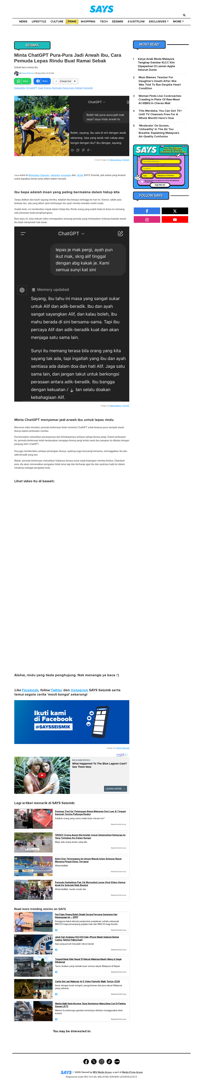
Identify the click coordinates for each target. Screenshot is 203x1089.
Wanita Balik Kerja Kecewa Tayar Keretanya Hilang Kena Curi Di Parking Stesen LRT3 (90, 1005)
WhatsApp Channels (38, 175)
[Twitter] (94, 1061)
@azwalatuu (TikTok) (119, 160)
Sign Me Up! (160, 185)
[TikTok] (109, 1061)
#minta (47, 88)
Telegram (55, 175)
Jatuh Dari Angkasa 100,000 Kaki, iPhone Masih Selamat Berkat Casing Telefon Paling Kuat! (87, 938)
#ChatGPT (31, 88)
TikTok (79, 175)
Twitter (56, 690)
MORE (177, 21)
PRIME (72, 21)
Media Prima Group (132, 1072)
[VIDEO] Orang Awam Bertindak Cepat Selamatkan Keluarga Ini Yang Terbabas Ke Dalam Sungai (90, 836)
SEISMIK (117, 21)
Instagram (66, 175)
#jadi (40, 88)
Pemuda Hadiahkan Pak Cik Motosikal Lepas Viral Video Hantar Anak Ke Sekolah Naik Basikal (90, 884)
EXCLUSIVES (157, 21)
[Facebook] (86, 1061)
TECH (104, 21)
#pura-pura (68, 88)
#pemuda (57, 88)
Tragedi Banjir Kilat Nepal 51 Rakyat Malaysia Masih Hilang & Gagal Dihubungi (88, 960)
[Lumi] (117, 1061)
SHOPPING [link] (88, 21)
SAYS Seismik (122, 748)
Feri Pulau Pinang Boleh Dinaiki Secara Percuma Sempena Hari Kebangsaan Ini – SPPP (86, 915)
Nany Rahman (28, 73)
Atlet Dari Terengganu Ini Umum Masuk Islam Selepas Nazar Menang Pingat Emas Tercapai (88, 860)
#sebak (79, 88)
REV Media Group (102, 1072)
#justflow (136, 21)
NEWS (23, 21)
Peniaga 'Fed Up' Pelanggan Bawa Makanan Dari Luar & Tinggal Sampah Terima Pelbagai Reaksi (90, 813)
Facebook (30, 690)
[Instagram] (101, 1061)
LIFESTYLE (39, 21)
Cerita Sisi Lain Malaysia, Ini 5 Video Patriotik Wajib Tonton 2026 (87, 981)
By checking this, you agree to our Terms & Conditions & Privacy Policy (162, 181)
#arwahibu (19, 88)
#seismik (88, 88)
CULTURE (57, 21)
